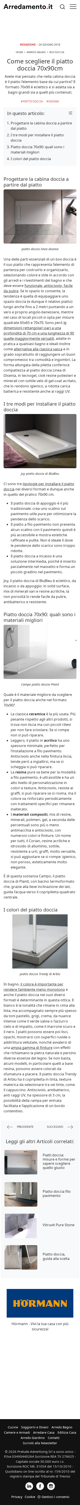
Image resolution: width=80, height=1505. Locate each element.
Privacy (16, 1496)
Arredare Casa (43, 1432)
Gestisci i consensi (55, 1496)
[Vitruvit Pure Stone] (20, 1226)
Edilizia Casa (67, 1432)
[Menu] (73, 7)
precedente (25, 1126)
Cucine (13, 1427)
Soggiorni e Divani (34, 1427)
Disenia (53, 101)
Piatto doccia (33, 101)
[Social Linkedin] (29, 1486)
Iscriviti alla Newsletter (40, 1443)
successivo (55, 1126)
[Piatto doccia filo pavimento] (20, 1194)
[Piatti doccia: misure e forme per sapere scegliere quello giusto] (20, 1162)
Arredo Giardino (33, 1438)
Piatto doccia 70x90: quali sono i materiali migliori (37, 149)
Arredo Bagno (62, 1427)
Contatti (54, 1438)
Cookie (30, 1496)
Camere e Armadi (17, 1432)
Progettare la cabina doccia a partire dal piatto (41, 126)
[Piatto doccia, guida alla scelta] (20, 1257)
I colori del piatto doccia (31, 158)
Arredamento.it (28, 6)
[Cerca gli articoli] (62, 7)
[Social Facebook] (40, 1486)
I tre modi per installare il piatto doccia (37, 138)
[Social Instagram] (51, 1486)
